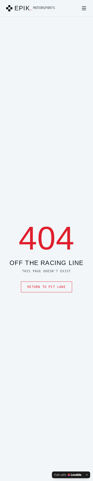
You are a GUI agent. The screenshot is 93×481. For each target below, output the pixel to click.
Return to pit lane (46, 287)
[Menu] (84, 8)
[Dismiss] (87, 475)
